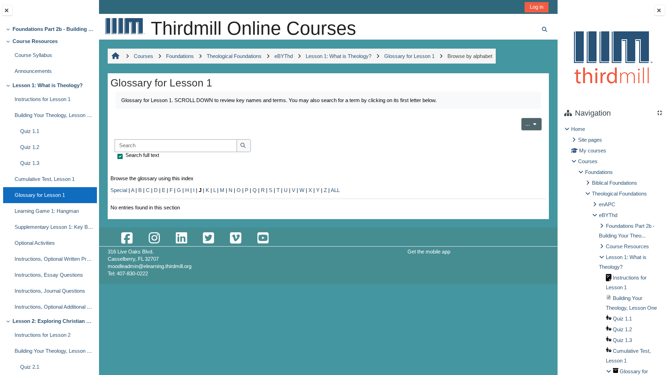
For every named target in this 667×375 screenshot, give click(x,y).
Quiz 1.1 (29, 131)
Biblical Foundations (614, 183)
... (534, 123)
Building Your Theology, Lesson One (54, 115)
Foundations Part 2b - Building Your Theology (53, 29)
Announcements (33, 71)
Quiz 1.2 (29, 147)
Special (118, 190)
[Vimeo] (235, 238)
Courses (588, 161)
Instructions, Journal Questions (50, 291)
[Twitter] (208, 238)
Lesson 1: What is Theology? (48, 85)
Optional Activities (35, 243)
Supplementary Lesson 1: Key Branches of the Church (54, 227)
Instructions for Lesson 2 (43, 335)
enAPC (607, 204)
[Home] (124, 26)
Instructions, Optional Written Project (54, 259)
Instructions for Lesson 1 (43, 99)
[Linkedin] (181, 238)
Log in (536, 7)
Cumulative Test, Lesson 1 (45, 179)
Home (578, 129)
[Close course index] (7, 10)
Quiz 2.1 (29, 367)
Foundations (599, 172)
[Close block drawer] (659, 10)
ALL (335, 190)
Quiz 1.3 (29, 163)
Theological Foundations (619, 194)
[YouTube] (262, 238)
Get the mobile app (428, 252)
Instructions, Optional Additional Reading (54, 307)
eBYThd (608, 215)
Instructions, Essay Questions (49, 275)
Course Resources (35, 41)
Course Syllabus (33, 55)
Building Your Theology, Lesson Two (54, 351)
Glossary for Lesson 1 (40, 195)
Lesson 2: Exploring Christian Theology (53, 321)
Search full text (142, 155)
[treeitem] (49, 29)
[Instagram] (153, 238)
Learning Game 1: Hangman (47, 211)
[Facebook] (126, 238)
